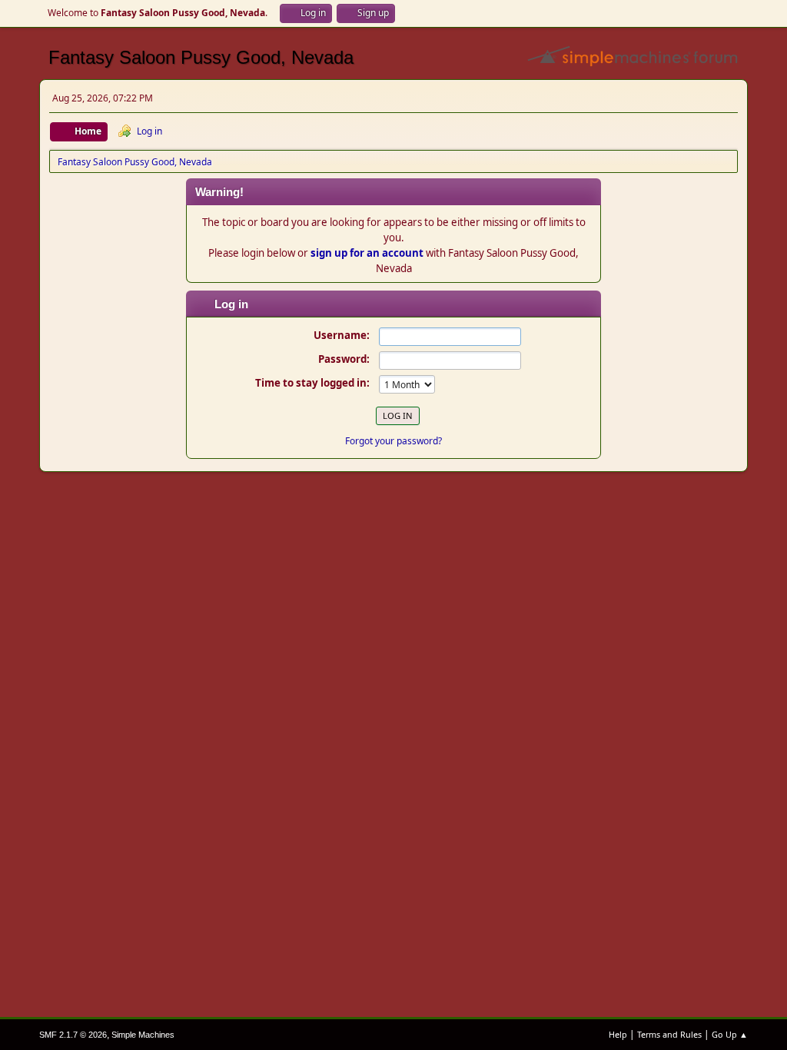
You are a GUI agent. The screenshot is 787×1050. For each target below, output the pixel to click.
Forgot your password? (393, 440)
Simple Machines (142, 1034)
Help (618, 1034)
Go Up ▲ (730, 1034)
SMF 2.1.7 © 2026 (73, 1034)
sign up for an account (366, 253)
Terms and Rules (669, 1034)
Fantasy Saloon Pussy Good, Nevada (201, 57)
